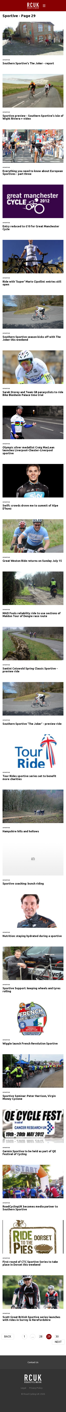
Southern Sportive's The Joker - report (33, 45)
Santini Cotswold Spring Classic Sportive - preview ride (33, 652)
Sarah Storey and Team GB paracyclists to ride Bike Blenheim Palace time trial (33, 375)
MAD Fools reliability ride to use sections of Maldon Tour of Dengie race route (33, 596)
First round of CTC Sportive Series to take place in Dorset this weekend (33, 1245)
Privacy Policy (35, 1388)
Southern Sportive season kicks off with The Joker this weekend (33, 320)
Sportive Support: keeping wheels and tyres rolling (33, 972)
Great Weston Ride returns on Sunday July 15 (33, 542)
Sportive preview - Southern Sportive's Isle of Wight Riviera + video (33, 99)
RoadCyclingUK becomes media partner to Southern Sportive (33, 1190)
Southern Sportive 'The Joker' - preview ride (33, 705)
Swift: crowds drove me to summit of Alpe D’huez (33, 489)
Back (7, 1336)
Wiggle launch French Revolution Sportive (33, 1025)
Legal (23, 1388)
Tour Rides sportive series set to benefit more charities (33, 759)
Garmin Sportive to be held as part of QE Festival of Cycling (33, 1135)
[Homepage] (33, 1377)
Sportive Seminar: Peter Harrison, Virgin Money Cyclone (33, 1079)
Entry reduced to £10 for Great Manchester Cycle (33, 210)
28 (40, 1336)
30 (57, 1336)
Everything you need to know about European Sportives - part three (33, 154)
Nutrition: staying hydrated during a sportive (33, 918)
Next (58, 1341)
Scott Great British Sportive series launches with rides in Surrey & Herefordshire (33, 1300)
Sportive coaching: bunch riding (33, 865)
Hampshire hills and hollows (33, 813)
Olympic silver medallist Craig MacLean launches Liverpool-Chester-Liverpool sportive (33, 432)
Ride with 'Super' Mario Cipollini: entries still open (33, 265)
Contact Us (33, 1362)
